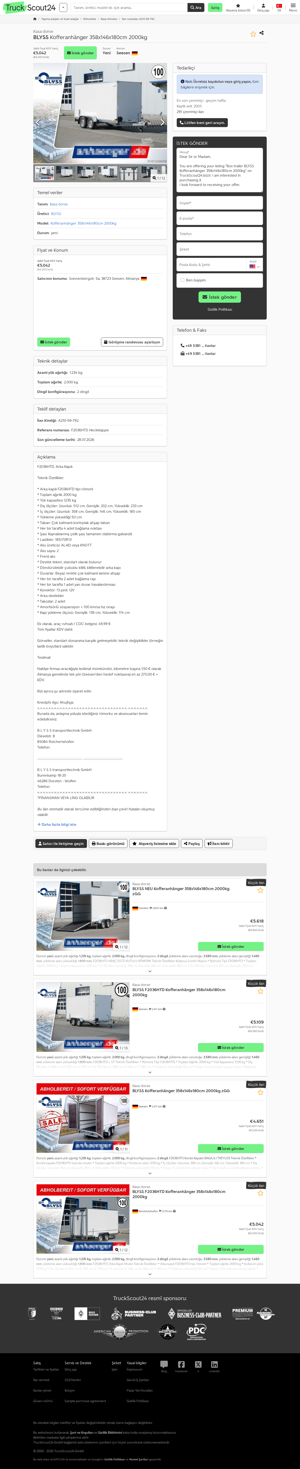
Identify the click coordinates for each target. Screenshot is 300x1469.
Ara (198, 7)
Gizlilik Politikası (220, 309)
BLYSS (56, 213)
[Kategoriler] (63, 7)
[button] (293, 7)
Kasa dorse (59, 204)
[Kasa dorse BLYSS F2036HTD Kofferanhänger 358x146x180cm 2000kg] (83, 1017)
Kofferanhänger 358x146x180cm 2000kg (83, 223)
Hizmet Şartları (138, 1459)
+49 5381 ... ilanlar (200, 345)
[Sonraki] (162, 122)
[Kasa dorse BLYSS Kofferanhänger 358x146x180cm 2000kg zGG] (83, 1118)
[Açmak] (150, 971)
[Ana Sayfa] (35, 19)
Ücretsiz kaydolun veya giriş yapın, (222, 81)
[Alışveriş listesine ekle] (253, 34)
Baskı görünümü (110, 843)
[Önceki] (38, 122)
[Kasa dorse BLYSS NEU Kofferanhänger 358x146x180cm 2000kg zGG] (83, 916)
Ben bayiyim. (196, 280)
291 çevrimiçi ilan (190, 111)
